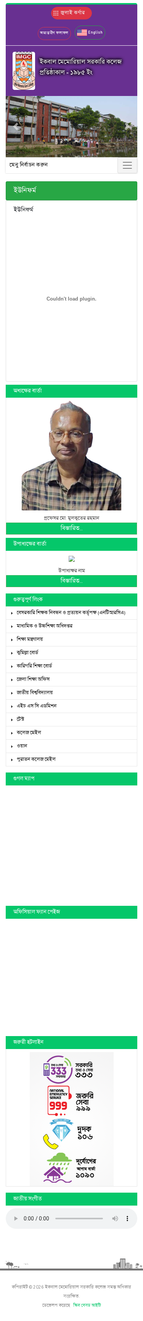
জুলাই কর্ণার (72, 13)
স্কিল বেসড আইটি (87, 1305)
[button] (90, 33)
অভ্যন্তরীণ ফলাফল (54, 33)
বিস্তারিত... (72, 528)
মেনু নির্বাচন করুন (29, 165)
